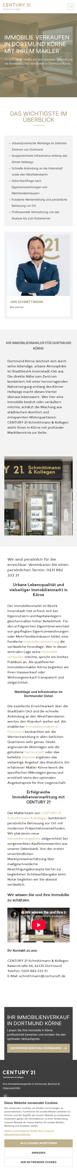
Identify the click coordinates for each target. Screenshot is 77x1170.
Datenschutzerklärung (17, 1134)
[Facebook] (5, 1096)
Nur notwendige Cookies (38, 1162)
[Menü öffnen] (71, 6)
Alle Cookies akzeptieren (38, 1143)
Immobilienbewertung (41, 641)
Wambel (28, 757)
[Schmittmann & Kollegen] (38, 1074)
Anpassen (38, 1152)
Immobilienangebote (24, 838)
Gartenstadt (34, 752)
